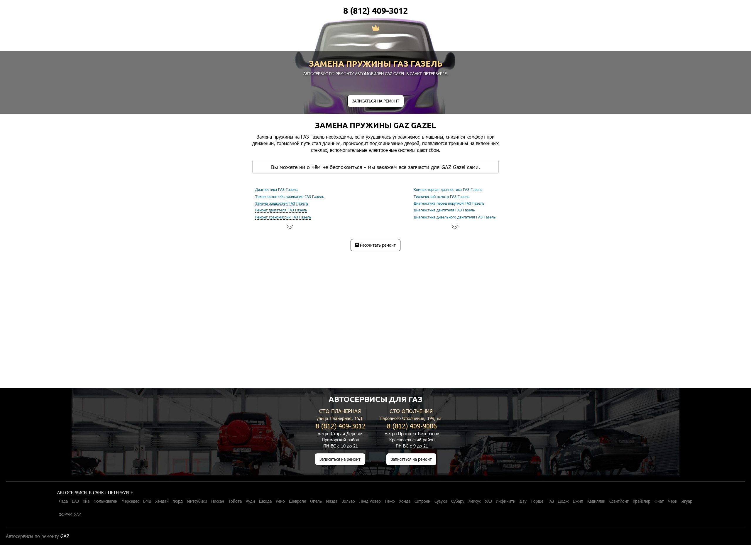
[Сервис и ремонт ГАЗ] (375, 28)
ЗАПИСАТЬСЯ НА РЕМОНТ (375, 101)
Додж (563, 501)
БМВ (147, 501)
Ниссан (217, 501)
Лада (63, 501)
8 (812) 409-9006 (412, 426)
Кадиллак (596, 501)
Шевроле (297, 501)
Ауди (250, 501)
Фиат (659, 501)
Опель (316, 501)
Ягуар (686, 501)
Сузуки (440, 501)
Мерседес (130, 501)
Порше (537, 501)
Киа (86, 501)
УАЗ (488, 501)
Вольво (348, 501)
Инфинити (505, 501)
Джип (578, 501)
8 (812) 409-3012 (375, 10)
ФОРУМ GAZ (70, 514)
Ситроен (422, 501)
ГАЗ (550, 501)
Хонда (404, 501)
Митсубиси (197, 501)
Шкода (265, 501)
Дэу (523, 501)
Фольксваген (105, 501)
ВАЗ (75, 501)
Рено (280, 501)
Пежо (390, 501)
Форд (178, 501)
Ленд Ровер (370, 501)
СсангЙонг (619, 501)
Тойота (235, 501)
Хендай (162, 501)
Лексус (474, 501)
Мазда (331, 501)
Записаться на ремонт (340, 459)
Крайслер (641, 501)
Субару (457, 501)
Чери (672, 501)
